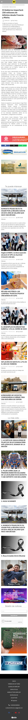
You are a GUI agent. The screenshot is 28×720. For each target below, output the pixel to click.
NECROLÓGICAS (14, 695)
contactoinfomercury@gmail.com (14, 707)
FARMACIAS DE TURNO (14, 684)
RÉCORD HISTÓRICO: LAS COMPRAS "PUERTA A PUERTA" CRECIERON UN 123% (12, 293)
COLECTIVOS (14, 697)
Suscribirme (14, 615)
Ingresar (14, 700)
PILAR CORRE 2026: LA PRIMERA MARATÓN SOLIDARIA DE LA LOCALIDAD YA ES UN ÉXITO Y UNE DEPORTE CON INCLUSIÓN (14, 474)
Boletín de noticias (13, 606)
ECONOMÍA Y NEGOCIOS (9, 7)
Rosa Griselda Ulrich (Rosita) (14, 556)
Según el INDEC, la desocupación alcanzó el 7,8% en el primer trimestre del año (13, 255)
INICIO (14, 681)
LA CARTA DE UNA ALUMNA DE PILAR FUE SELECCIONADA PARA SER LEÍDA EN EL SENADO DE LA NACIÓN (13, 443)
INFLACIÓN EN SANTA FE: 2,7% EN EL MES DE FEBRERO (14, 363)
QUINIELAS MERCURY (14, 686)
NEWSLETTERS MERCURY (14, 692)
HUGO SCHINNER (9, 501)
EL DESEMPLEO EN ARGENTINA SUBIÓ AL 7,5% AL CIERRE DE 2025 (14, 328)
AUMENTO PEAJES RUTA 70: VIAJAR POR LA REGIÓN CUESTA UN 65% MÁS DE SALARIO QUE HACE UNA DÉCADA (13, 212)
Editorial (7, 20)
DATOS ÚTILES (14, 689)
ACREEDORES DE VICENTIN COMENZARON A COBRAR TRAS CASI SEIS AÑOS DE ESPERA (13, 397)
